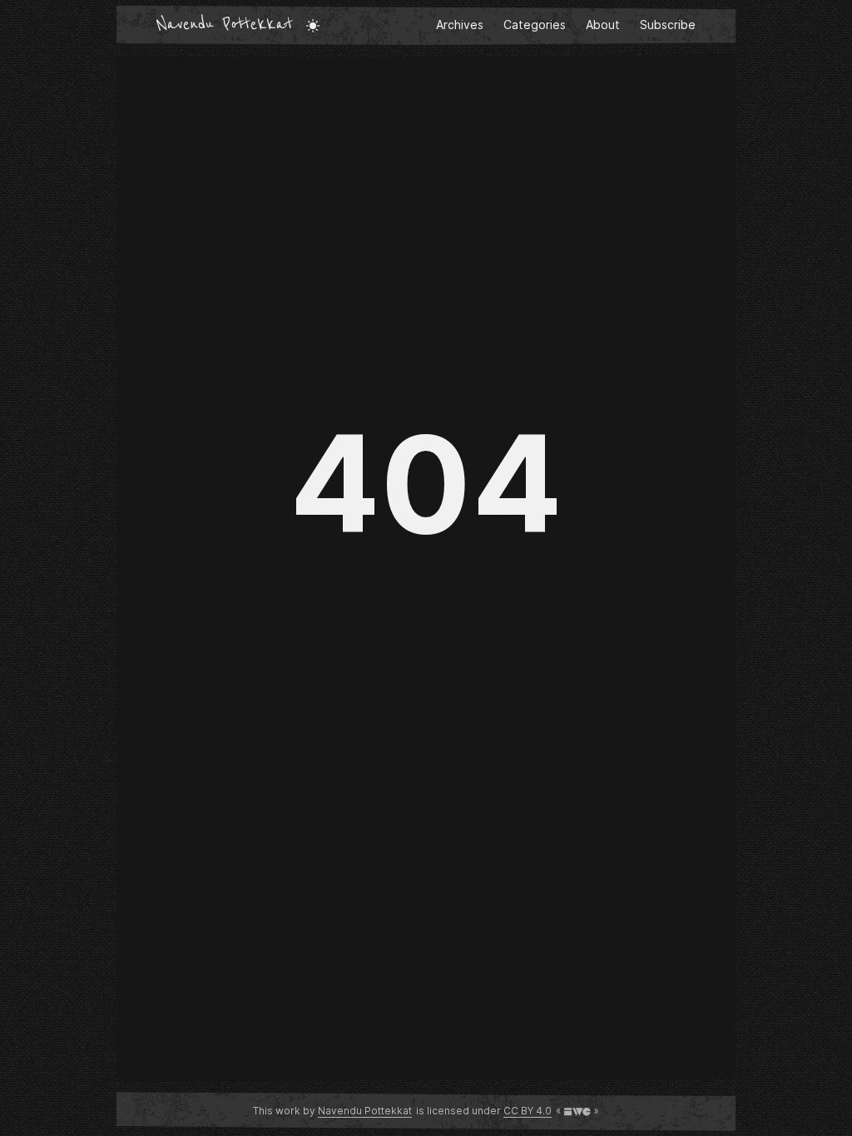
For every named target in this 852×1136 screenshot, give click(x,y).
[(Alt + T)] (313, 25)
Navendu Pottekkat (224, 25)
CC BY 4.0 (527, 1110)
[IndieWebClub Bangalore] (577, 1110)
